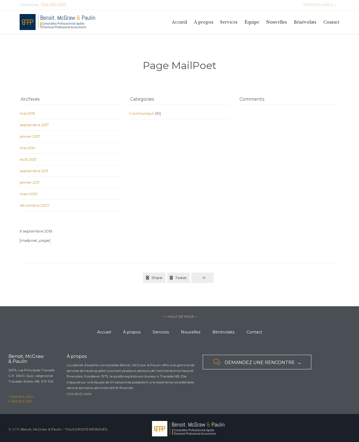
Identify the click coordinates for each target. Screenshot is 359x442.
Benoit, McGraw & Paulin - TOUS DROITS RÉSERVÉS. (64, 429)
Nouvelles (190, 332)
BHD (79, 394)
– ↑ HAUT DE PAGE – (180, 316)
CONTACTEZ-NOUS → (319, 5)
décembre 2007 (34, 205)
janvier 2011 (29, 182)
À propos (132, 332)
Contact (254, 332)
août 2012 (28, 159)
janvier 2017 (30, 136)
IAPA (88, 394)
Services (161, 332)
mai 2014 (27, 148)
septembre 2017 (34, 125)
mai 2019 (27, 113)
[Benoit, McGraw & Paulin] (58, 22)
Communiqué (141, 113)
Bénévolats (223, 332)
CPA (70, 394)
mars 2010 (29, 194)
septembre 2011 (34, 171)
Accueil (104, 332)
